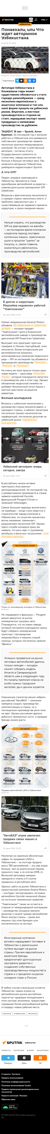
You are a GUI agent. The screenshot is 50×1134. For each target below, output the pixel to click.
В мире (30, 1050)
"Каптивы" (40, 362)
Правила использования (12, 1078)
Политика (18, 1050)
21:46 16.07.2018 (8, 43)
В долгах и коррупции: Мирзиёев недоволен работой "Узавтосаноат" (24, 305)
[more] (45, 314)
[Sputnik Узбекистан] (8, 21)
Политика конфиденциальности (15, 1081)
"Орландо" (22, 365)
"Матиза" (7, 365)
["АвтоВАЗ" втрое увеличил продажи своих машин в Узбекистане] (25, 814)
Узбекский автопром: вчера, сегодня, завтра (22, 468)
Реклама (23, 1095)
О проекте (6, 1074)
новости (6, 1050)
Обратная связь (8, 1099)
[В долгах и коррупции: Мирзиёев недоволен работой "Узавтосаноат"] (25, 280)
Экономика (32, 1013)
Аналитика (7, 1013)
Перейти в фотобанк (30, 76)
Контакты (16, 1074)
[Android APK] (9, 1107)
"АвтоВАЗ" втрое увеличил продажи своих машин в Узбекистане (21, 839)
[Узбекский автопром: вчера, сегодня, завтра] (25, 445)
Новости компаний (9, 1095)
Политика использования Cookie (16, 1085)
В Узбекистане (19, 1013)
